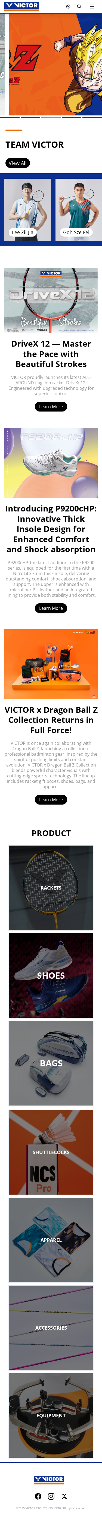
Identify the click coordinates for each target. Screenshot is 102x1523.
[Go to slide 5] (92, 117)
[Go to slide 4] (71, 117)
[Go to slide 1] (10, 117)
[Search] (79, 6)
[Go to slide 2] (30, 117)
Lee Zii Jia (22, 232)
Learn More (51, 407)
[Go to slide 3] (51, 117)
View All (18, 163)
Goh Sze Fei (76, 232)
